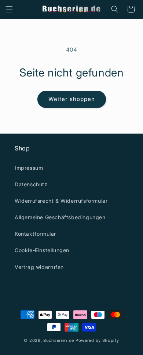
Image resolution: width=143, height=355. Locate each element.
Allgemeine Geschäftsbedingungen (60, 217)
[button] (9, 9)
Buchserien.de (58, 340)
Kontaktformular (35, 234)
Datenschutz (31, 184)
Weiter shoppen (71, 99)
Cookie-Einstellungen (42, 250)
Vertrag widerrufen (39, 267)
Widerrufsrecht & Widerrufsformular (61, 201)
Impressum (29, 168)
